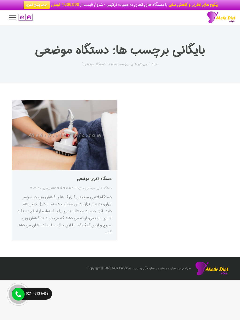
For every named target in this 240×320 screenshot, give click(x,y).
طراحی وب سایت (179, 268)
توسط (66, 188)
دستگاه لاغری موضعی (94, 179)
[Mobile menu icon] (12, 17)
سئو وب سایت (156, 268)
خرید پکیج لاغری (36, 4)
